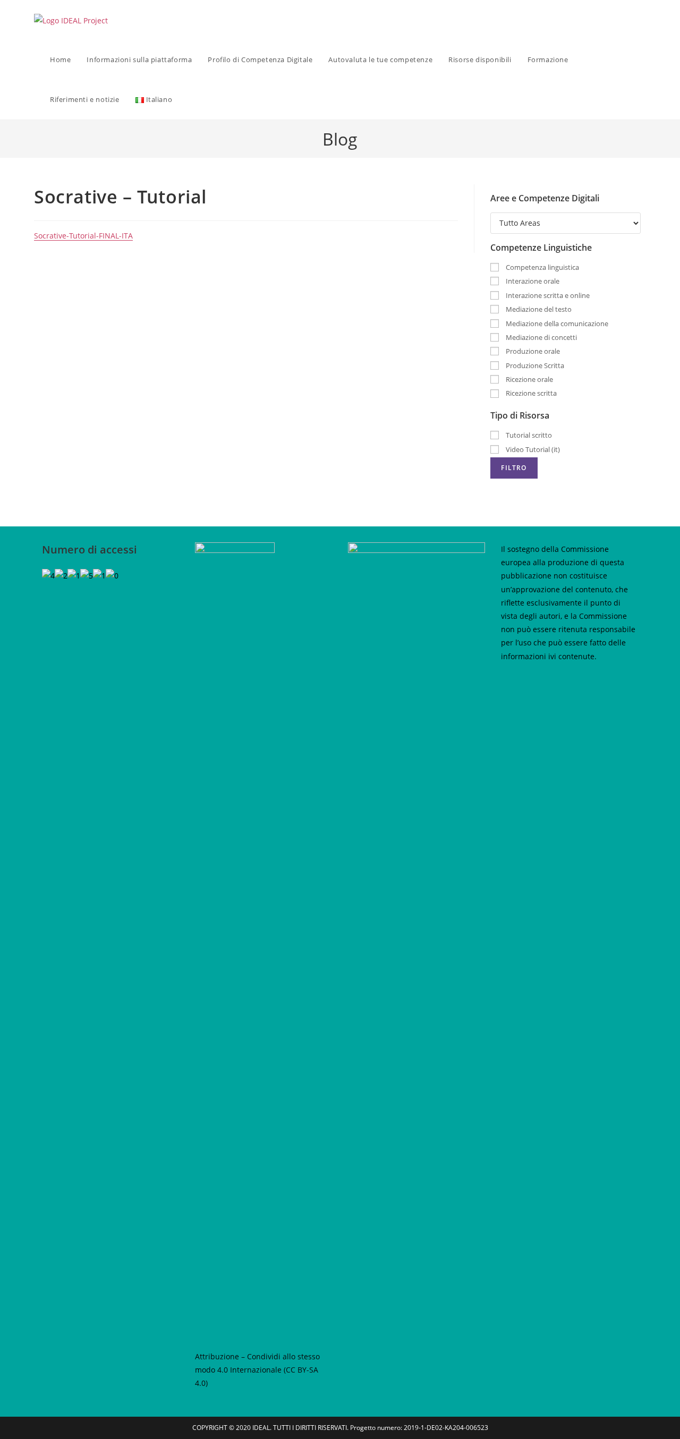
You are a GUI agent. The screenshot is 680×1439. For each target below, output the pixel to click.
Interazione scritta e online (547, 295)
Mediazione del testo (538, 309)
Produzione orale (532, 351)
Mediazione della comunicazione (556, 323)
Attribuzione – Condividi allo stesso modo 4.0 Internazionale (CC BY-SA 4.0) (257, 1369)
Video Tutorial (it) (532, 449)
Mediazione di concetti (540, 337)
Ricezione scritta (530, 393)
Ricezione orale (528, 379)
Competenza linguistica (541, 267)
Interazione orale (531, 281)
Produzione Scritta (534, 365)
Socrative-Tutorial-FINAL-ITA (83, 236)
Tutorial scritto (528, 435)
